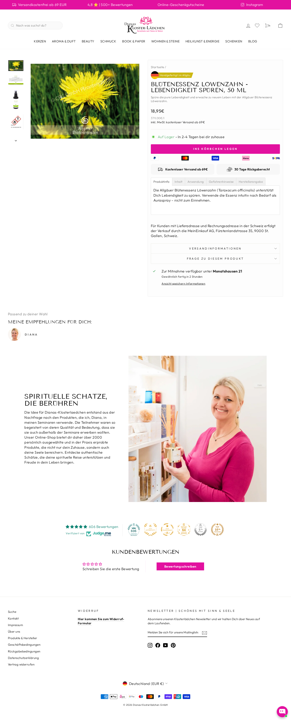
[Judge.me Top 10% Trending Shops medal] (217, 529)
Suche (12, 612)
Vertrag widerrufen (21, 664)
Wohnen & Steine (165, 41)
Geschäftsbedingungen (24, 644)
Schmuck (108, 41)
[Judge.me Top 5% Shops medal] (200, 529)
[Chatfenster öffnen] (282, 711)
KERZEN (40, 41)
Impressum (15, 625)
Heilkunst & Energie (202, 41)
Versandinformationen (215, 248)
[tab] (161, 182)
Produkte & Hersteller (22, 638)
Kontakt (13, 618)
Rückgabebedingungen (24, 651)
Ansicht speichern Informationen (183, 283)
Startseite (157, 67)
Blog (252, 41)
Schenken (233, 41)
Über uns (14, 631)
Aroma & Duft (64, 41)
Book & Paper (133, 41)
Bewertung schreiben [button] (180, 566)
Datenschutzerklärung (23, 658)
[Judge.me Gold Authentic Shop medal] (150, 529)
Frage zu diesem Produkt (215, 258)
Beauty (88, 41)
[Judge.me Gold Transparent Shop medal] (167, 529)
